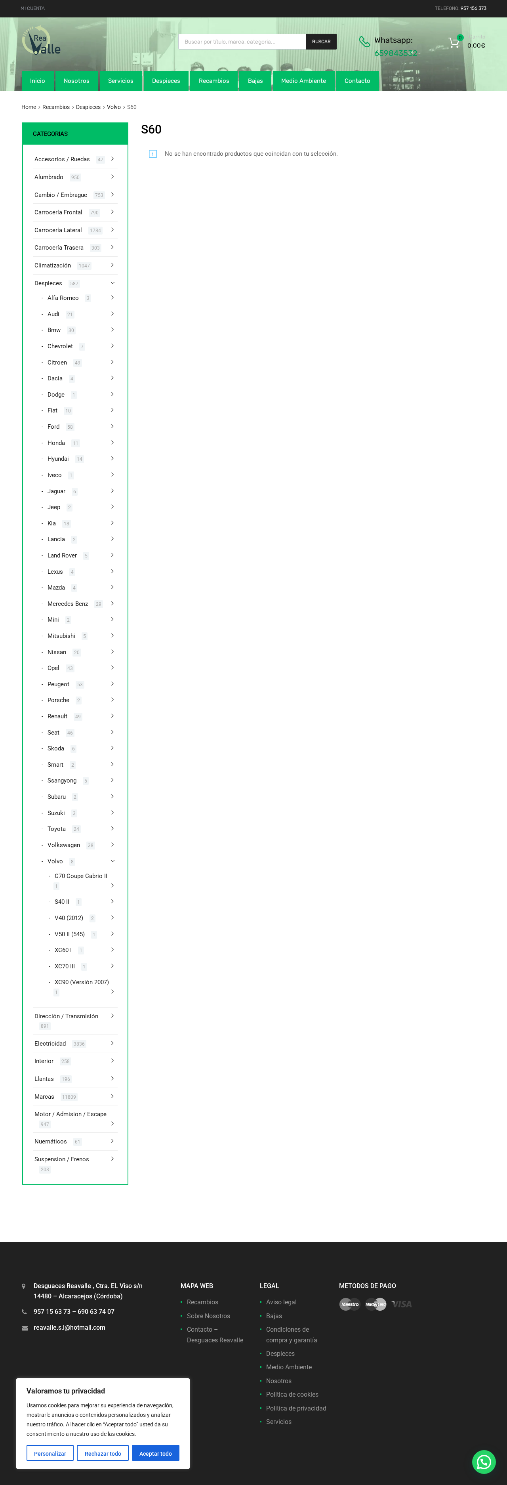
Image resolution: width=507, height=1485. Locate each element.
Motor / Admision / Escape (70, 1114)
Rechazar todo (103, 1454)
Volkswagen (64, 845)
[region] (103, 1423)
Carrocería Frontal (58, 212)
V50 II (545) (70, 934)
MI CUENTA (33, 8)
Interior (43, 1061)
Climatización (52, 265)
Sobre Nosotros (208, 1316)
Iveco (55, 475)
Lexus (55, 571)
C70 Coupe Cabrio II (81, 876)
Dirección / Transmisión (66, 1016)
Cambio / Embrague (60, 195)
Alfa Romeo (63, 298)
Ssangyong (62, 780)
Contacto (357, 80)
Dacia (55, 378)
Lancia (56, 539)
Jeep (54, 507)
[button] (484, 1462)
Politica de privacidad (296, 1408)
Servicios (120, 80)
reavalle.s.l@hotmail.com (69, 1327)
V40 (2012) (69, 918)
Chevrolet (60, 346)
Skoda (56, 748)
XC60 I (63, 950)
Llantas (44, 1078)
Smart (55, 764)
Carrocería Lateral (58, 230)
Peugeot (58, 684)
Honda (56, 443)
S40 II (62, 901)
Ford (53, 426)
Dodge (56, 394)
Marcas (44, 1096)
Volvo (114, 107)
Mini (53, 619)
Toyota (57, 828)
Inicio (37, 80)
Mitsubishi (61, 635)
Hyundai (58, 458)
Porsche (58, 700)
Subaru (57, 796)
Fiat (52, 410)
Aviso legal (281, 1302)
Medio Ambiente (303, 80)
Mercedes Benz (68, 603)
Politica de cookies (292, 1394)
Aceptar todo (155, 1454)
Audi (53, 314)
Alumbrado (48, 177)
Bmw (54, 330)
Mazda (56, 587)
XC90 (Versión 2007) (82, 982)
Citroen (57, 362)
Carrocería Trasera (59, 247)
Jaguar (56, 491)
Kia (52, 523)
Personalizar (50, 1454)
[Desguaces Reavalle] (61, 53)
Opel (53, 668)
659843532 (395, 53)
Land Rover (62, 555)
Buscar (321, 41)
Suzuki (56, 813)
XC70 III (65, 966)
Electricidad (50, 1043)
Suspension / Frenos (61, 1159)
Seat (53, 732)
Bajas (255, 80)
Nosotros (77, 80)
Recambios (214, 80)
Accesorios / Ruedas (62, 159)
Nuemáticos (50, 1141)
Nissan (57, 652)
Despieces (166, 80)
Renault (57, 716)
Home (28, 107)
